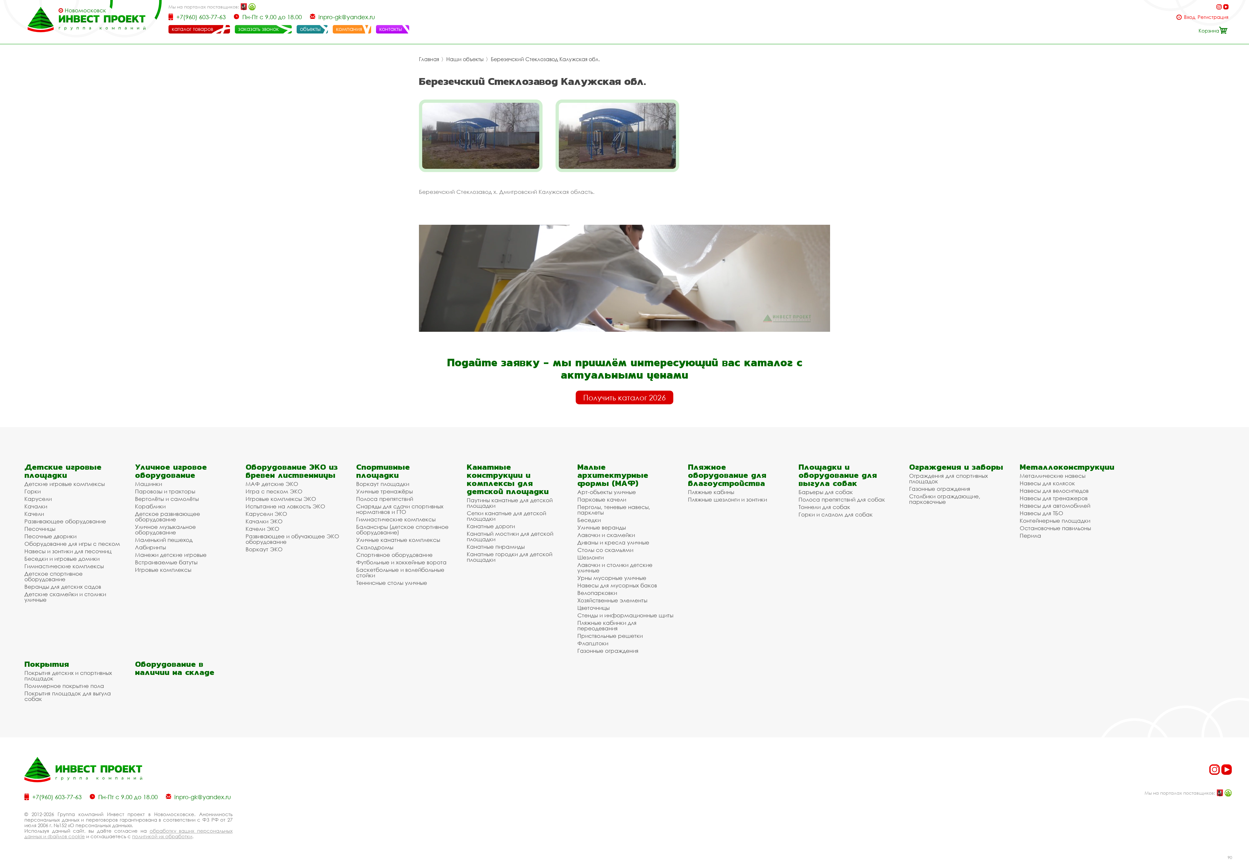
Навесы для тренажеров (1054, 498)
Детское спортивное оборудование (53, 576)
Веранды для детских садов (62, 586)
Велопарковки (597, 593)
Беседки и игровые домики (62, 558)
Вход (1189, 17)
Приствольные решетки (610, 635)
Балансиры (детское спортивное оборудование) (402, 529)
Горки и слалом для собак (836, 514)
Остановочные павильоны (1055, 528)
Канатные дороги (491, 526)
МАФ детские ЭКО (272, 484)
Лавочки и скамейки (606, 535)
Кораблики (150, 506)
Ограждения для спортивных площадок (948, 478)
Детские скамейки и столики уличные (65, 596)
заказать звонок (258, 29)
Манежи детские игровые (171, 555)
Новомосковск (85, 10)
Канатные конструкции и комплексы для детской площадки (508, 479)
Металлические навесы (1052, 475)
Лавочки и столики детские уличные (614, 567)
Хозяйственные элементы (612, 600)
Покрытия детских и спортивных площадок (68, 675)
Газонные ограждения (607, 650)
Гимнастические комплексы (64, 566)
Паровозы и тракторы (165, 491)
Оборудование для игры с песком (72, 543)
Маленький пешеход (164, 540)
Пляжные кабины (711, 492)
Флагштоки (592, 643)
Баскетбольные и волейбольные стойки (400, 572)
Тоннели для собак (824, 507)
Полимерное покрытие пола (64, 686)
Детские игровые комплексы (64, 484)
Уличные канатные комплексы (398, 540)
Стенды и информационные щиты (625, 615)
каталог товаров (192, 29)
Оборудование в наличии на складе (174, 668)
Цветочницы (593, 608)
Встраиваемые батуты (166, 562)
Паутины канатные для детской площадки (510, 502)
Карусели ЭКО (266, 514)
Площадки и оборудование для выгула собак (838, 475)
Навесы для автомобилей (1055, 505)
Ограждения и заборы (956, 467)
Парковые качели (601, 499)
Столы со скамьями (605, 550)
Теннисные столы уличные (391, 582)
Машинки (148, 484)
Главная (429, 59)
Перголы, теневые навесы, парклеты (613, 509)
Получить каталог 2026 (624, 397)
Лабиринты (150, 547)
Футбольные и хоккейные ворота (401, 562)
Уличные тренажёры (384, 491)
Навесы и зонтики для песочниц (68, 551)
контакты (390, 29)
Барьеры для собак (826, 492)
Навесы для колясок (1047, 483)
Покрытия (46, 664)
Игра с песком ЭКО (274, 491)
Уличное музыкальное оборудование (165, 529)
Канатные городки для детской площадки (509, 556)
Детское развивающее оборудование (167, 516)
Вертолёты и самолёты (167, 499)
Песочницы (39, 528)
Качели (34, 514)
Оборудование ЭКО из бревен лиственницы (292, 471)
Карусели (38, 499)
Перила (1030, 535)
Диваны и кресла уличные (613, 542)
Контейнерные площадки (1055, 520)
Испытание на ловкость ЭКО (285, 506)
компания (349, 29)
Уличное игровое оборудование (171, 471)
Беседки (589, 520)
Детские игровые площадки (62, 471)
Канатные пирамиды (496, 546)
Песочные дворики (50, 536)
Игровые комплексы (163, 569)
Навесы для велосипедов (1054, 490)
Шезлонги (590, 557)
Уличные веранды (601, 527)
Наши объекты (465, 59)
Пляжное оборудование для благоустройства (727, 475)
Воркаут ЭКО (264, 549)
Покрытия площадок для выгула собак (67, 696)
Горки (32, 491)
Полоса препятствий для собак (842, 499)
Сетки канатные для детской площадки (506, 515)
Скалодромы (374, 547)
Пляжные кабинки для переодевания (607, 625)
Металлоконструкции (1067, 467)
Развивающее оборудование (65, 521)
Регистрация (1213, 17)
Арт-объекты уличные (606, 492)
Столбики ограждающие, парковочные (944, 498)
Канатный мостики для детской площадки (510, 536)
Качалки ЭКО (264, 521)
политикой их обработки (162, 836)
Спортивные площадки (383, 471)
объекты (310, 29)
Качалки (35, 506)
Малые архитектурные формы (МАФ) (612, 475)
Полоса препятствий (384, 499)
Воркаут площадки (382, 484)
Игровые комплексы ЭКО (281, 499)
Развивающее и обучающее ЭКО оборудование (292, 538)
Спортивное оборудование (394, 555)
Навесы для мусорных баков (617, 585)
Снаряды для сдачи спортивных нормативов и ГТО (399, 509)
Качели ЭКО (262, 528)
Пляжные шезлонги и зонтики (727, 499)
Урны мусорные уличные (611, 578)
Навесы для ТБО (1041, 513)
